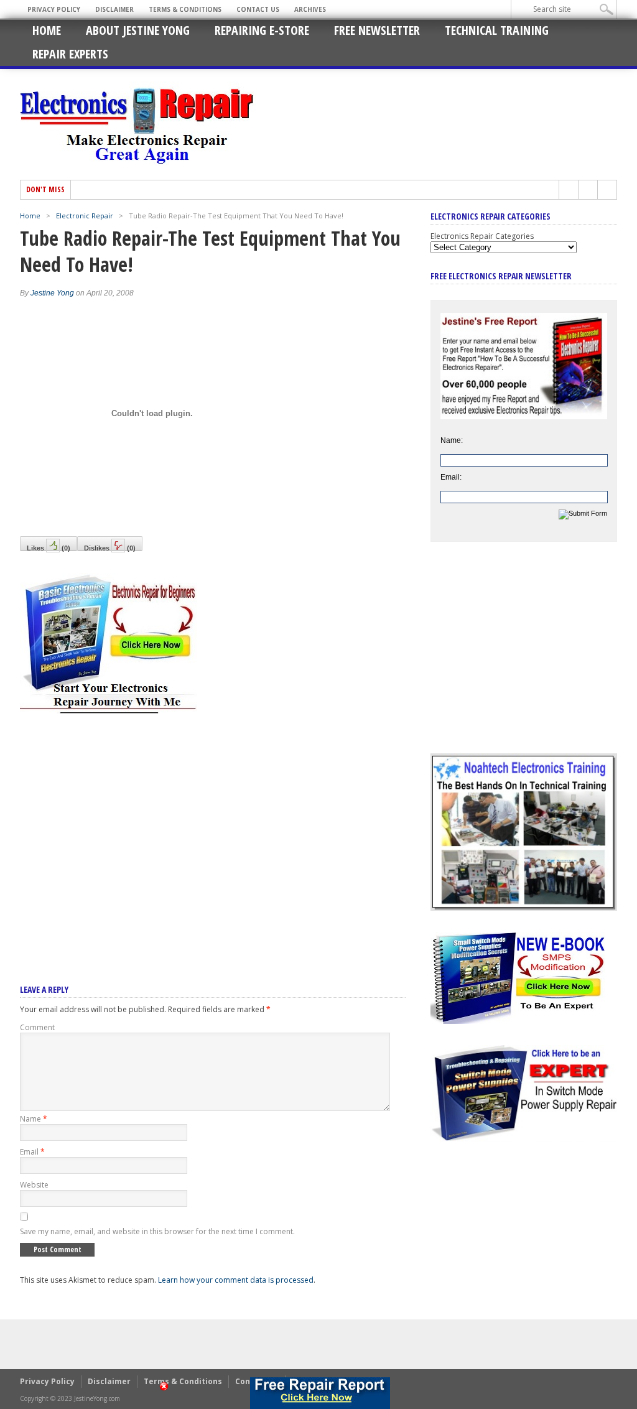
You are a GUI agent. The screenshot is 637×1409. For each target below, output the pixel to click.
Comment (37, 1027)
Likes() (48, 547)
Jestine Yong (52, 293)
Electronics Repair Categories (482, 236)
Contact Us (257, 9)
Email (32, 1151)
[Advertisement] (213, 832)
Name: (451, 440)
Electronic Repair (84, 215)
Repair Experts (70, 53)
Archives (310, 9)
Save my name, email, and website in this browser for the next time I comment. (157, 1231)
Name (33, 1119)
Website (34, 1184)
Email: (451, 477)
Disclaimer (114, 9)
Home (46, 30)
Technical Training (497, 30)
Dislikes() (110, 547)
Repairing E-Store (262, 30)
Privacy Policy (53, 9)
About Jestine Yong (138, 30)
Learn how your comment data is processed (236, 1280)
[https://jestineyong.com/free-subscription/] (320, 1393)
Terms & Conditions (185, 9)
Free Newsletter (377, 30)
